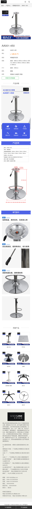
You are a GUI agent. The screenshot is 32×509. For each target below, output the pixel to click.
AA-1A (8, 347)
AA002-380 (9, 385)
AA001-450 (25, 5)
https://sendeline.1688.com (19, 496)
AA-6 (23, 405)
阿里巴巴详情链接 (10, 78)
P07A (23, 347)
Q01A (8, 366)
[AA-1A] (8, 338)
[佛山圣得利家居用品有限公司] (3, 3)
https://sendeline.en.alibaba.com (11, 494)
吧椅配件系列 (16, 5)
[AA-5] (8, 396)
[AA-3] (23, 377)
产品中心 (8, 5)
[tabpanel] (16, 24)
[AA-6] (23, 396)
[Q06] (23, 358)
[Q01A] (8, 358)
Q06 (23, 366)
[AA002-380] (8, 377)
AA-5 (8, 405)
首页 (2, 5)
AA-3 (23, 385)
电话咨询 (8, 507)
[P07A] (23, 338)
